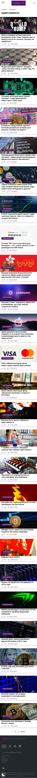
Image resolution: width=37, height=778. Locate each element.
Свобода (4, 759)
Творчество (5, 755)
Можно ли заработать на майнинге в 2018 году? (17, 583)
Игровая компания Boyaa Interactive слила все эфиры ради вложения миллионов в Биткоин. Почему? (16, 275)
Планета (4, 762)
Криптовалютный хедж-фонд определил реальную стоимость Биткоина (15, 393)
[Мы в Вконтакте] (3, 767)
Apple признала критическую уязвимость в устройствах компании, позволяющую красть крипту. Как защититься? (17, 335)
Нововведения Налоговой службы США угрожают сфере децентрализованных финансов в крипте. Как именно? (18, 157)
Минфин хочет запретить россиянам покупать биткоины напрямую (17, 531)
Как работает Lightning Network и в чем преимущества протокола (18, 503)
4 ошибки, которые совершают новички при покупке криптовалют (16, 449)
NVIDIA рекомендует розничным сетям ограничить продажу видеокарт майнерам (18, 612)
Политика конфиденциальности (12, 752)
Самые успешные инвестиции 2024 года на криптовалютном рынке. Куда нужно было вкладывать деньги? (17, 187)
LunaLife (5, 738)
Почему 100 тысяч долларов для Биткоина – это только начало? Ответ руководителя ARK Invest (18, 245)
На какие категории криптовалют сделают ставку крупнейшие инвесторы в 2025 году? (15, 98)
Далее (23, 731)
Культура (4, 760)
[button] (3, 774)
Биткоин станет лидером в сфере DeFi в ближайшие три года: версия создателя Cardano (18, 304)
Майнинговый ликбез (10, 557)
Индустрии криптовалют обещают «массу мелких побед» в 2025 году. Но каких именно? (18, 69)
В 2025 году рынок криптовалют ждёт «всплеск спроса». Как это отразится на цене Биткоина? (18, 216)
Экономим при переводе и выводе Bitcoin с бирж (16, 722)
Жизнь (4, 757)
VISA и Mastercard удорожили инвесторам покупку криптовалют (16, 364)
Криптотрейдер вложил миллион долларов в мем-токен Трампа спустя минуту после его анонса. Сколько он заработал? (18, 38)
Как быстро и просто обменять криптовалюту (15, 421)
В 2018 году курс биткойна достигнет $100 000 (17, 667)
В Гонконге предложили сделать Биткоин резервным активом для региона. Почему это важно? (16, 128)
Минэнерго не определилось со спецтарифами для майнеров (15, 476)
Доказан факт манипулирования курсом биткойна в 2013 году (15, 640)
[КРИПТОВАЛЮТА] (18, 33)
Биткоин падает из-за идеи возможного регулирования (13, 695)
